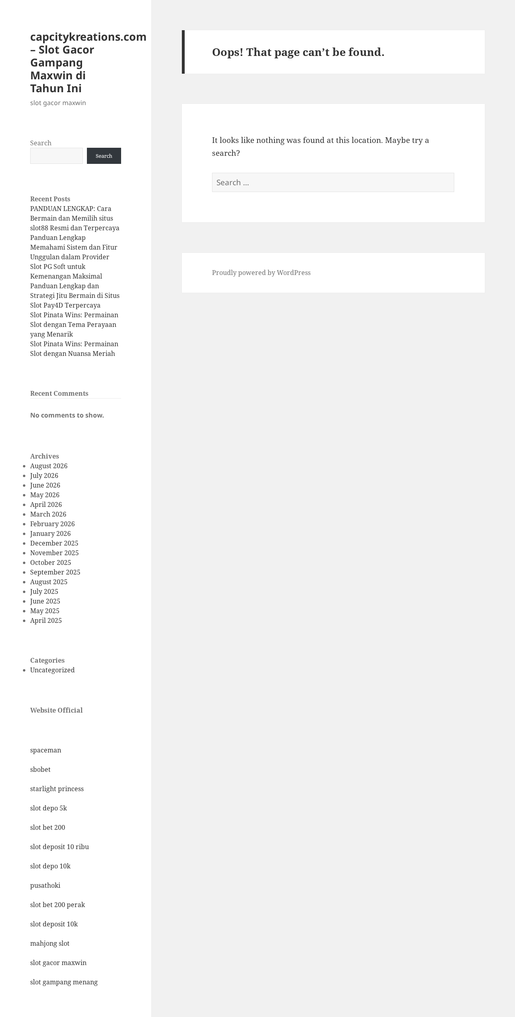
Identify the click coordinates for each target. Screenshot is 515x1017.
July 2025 (44, 591)
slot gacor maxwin (58, 962)
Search (41, 142)
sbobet (40, 769)
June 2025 (45, 601)
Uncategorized (52, 670)
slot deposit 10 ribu (59, 846)
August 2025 (49, 581)
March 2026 (48, 514)
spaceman (45, 750)
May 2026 (45, 494)
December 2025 (54, 543)
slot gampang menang (64, 982)
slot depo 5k (48, 808)
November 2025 (54, 552)
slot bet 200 (47, 827)
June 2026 (45, 485)
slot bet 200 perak (57, 904)
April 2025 (46, 620)
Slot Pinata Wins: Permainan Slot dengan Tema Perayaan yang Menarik (74, 324)
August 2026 (49, 465)
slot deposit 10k (54, 924)
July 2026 (44, 475)
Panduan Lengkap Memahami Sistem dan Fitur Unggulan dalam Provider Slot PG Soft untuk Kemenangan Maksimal (73, 257)
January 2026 (50, 533)
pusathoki (45, 885)
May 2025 (45, 610)
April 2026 (46, 504)
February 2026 (52, 523)
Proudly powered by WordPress (261, 272)
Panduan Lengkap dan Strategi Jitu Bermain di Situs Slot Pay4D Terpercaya (74, 295)
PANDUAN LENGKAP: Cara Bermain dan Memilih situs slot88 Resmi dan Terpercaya (74, 218)
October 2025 (50, 562)
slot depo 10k (50, 866)
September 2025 (55, 572)
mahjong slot (50, 943)
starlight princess (57, 788)
